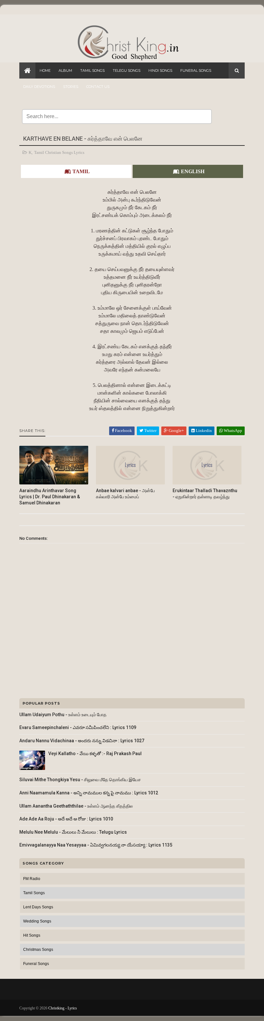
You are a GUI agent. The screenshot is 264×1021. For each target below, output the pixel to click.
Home (45, 70)
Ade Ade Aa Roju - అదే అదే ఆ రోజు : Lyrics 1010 (66, 818)
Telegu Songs (126, 70)
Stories (70, 86)
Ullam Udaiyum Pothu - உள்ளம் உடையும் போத (63, 714)
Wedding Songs (37, 921)
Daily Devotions (39, 86)
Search (228, 116)
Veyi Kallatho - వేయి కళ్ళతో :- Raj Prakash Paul (95, 753)
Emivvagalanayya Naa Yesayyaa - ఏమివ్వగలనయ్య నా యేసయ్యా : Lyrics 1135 (95, 845)
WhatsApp (232, 430)
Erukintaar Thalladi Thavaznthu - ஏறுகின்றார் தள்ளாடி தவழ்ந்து (205, 493)
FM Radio (31, 878)
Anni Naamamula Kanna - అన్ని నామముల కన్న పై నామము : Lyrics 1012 (88, 792)
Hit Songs (31, 935)
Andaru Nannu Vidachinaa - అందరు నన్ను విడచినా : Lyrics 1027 (81, 740)
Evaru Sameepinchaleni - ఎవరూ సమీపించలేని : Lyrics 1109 (77, 727)
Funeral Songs (195, 70)
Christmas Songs (38, 949)
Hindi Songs (160, 70)
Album (65, 70)
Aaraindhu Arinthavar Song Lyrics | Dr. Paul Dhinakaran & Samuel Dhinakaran (49, 496)
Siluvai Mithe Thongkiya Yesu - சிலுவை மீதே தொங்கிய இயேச (80, 779)
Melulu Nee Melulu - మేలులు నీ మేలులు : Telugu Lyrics (73, 832)
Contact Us (97, 86)
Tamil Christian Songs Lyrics (59, 152)
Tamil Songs (92, 70)
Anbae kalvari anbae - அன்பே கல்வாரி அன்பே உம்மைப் (125, 493)
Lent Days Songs (38, 907)
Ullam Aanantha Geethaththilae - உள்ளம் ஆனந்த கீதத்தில (76, 806)
